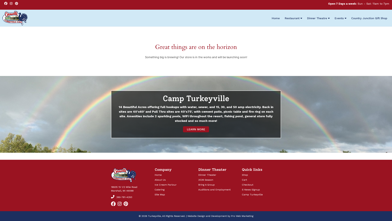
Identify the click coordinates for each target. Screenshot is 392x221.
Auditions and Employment (214, 189)
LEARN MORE (196, 129)
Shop (245, 174)
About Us (160, 179)
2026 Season (205, 179)
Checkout (247, 184)
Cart (244, 179)
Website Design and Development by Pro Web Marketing (220, 216)
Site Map (160, 194)
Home (158, 174)
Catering (160, 189)
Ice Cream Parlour (166, 184)
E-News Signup (251, 189)
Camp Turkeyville (252, 194)
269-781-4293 (124, 197)
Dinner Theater (207, 174)
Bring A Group (206, 184)
